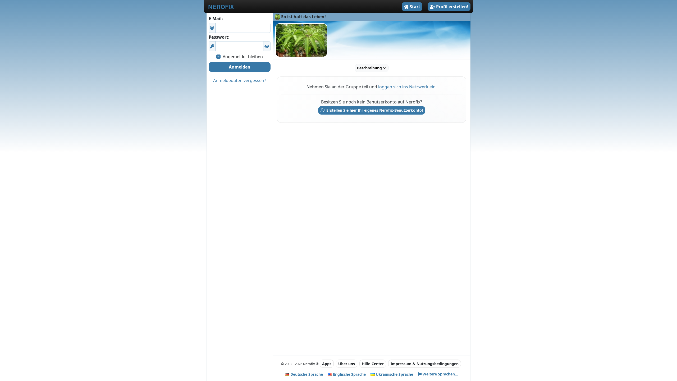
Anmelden (239, 67)
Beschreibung (370, 67)
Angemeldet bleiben (243, 57)
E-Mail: (216, 18)
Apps (326, 363)
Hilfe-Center (373, 363)
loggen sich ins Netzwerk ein (407, 87)
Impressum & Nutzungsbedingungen (425, 363)
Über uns (346, 363)
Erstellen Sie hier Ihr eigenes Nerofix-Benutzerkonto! (374, 110)
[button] (267, 46)
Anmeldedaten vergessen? (239, 80)
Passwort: (219, 37)
